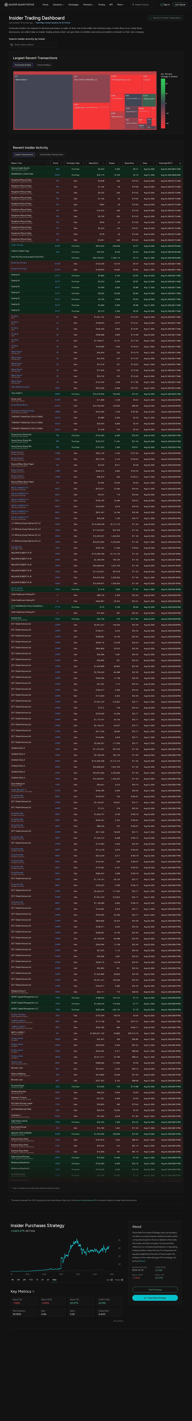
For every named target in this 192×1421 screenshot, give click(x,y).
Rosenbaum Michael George (22, 411)
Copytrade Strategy (156, 1298)
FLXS (58, 1104)
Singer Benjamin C (19, 790)
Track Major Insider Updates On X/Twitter (52, 23)
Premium (87, 4)
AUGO (57, 406)
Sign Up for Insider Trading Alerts (165, 17)
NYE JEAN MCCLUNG (20, 387)
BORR (57, 246)
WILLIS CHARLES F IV (20, 488)
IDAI (57, 169)
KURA (57, 1116)
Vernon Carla (16, 1062)
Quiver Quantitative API (85, 1200)
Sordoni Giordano (18, 1015)
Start (108, 1280)
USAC (57, 1164)
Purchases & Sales (23, 65)
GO (57, 1128)
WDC (57, 1021)
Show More (118, 1321)
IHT (57, 1033)
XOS (57, 1016)
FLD (57, 465)
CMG (57, 785)
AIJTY (57, 276)
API (111, 4)
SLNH (57, 1175)
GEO (58, 1075)
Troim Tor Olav (17, 245)
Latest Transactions (24, 154)
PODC (57, 175)
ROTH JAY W (16, 588)
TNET (57, 992)
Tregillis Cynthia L (18, 1020)
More (119, 4)
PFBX (58, 1122)
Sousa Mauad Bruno (19, 405)
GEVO (57, 1158)
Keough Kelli (16, 547)
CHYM (57, 625)
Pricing (101, 4)
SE (58, 317)
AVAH (57, 524)
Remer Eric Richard (19, 263)
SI (57, 595)
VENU (57, 589)
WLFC (57, 489)
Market (117, 1280)
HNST (57, 1063)
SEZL (58, 1087)
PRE (57, 435)
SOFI (58, 548)
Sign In (167, 4)
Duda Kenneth (17, 796)
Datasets (57, 4)
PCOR (57, 791)
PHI (57, 181)
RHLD (57, 619)
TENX (57, 998)
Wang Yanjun (16, 352)
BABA (57, 394)
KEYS (58, 388)
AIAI (57, 252)
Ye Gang (14, 316)
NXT (57, 1069)
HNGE (57, 1039)
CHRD (57, 453)
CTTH (57, 607)
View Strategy (155, 1290)
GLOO (57, 418)
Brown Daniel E (17, 452)
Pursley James (17, 1038)
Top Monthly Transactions (51, 154)
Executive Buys (44, 65)
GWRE (57, 412)
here (143, 1261)
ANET (57, 796)
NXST (57, 1181)
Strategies (73, 4)
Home (45, 4)
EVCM (57, 264)
